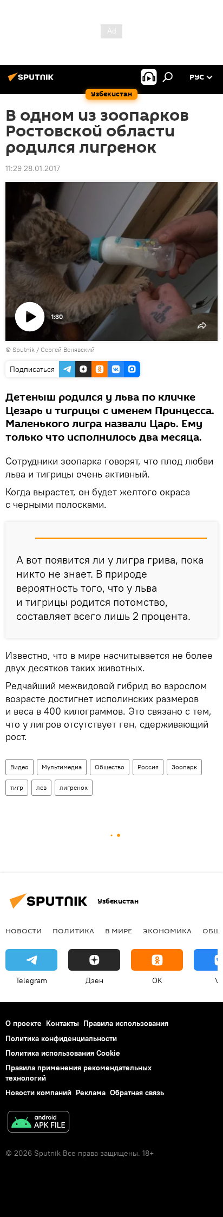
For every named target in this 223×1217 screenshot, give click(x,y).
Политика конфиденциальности (61, 1038)
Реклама (91, 1092)
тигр (16, 787)
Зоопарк (184, 767)
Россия (148, 767)
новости (23, 930)
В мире (118, 930)
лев (41, 787)
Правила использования (125, 1023)
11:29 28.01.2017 (32, 168)
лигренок (74, 787)
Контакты (62, 1023)
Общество (109, 767)
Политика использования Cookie (62, 1053)
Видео (19, 767)
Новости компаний (38, 1092)
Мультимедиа (62, 767)
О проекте (23, 1023)
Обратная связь (137, 1092)
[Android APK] (38, 1123)
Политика (73, 930)
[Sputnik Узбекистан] (32, 81)
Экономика (167, 930)
